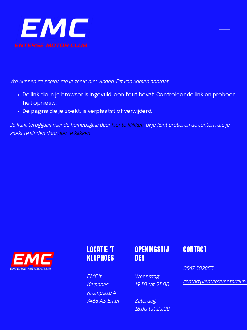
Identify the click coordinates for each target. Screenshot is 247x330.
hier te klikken (127, 124)
